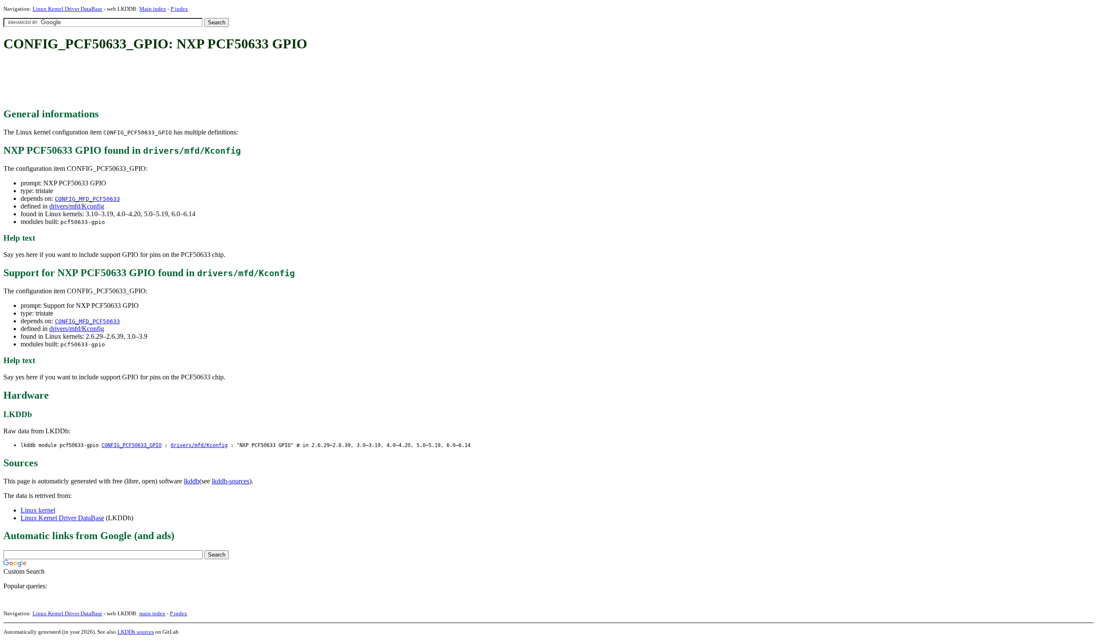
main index (152, 613)
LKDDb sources (135, 632)
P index (179, 9)
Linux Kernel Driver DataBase (67, 9)
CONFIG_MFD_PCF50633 (87, 199)
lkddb (191, 481)
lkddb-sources (230, 481)
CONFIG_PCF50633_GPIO (132, 445)
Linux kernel (38, 510)
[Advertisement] (159, 80)
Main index (152, 9)
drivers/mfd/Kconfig (76, 206)
